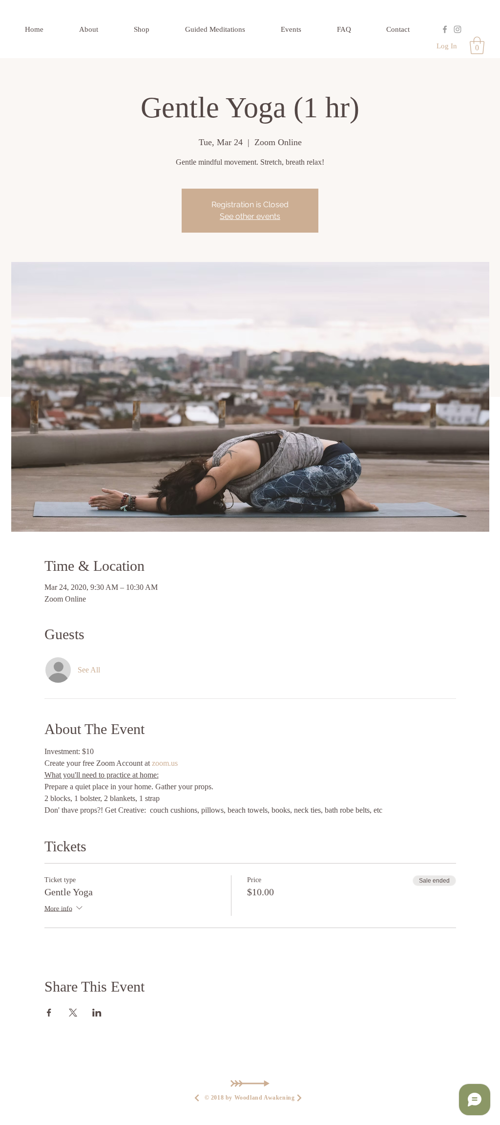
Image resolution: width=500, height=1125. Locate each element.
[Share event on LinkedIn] (97, 1013)
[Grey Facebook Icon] (445, 29)
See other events (250, 216)
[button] (477, 45)
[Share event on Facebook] (49, 1013)
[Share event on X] (73, 1013)
